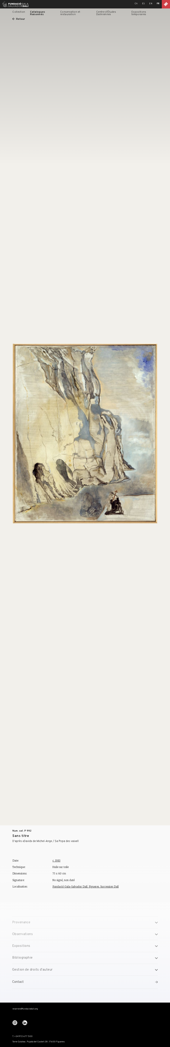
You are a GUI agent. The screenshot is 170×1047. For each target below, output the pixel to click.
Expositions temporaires (138, 13)
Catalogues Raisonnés (37, 13)
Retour (20, 19)
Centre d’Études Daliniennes (106, 13)
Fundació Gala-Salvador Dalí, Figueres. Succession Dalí (85, 886)
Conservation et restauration (70, 13)
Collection (18, 12)
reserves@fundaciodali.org (25, 1009)
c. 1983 (56, 860)
